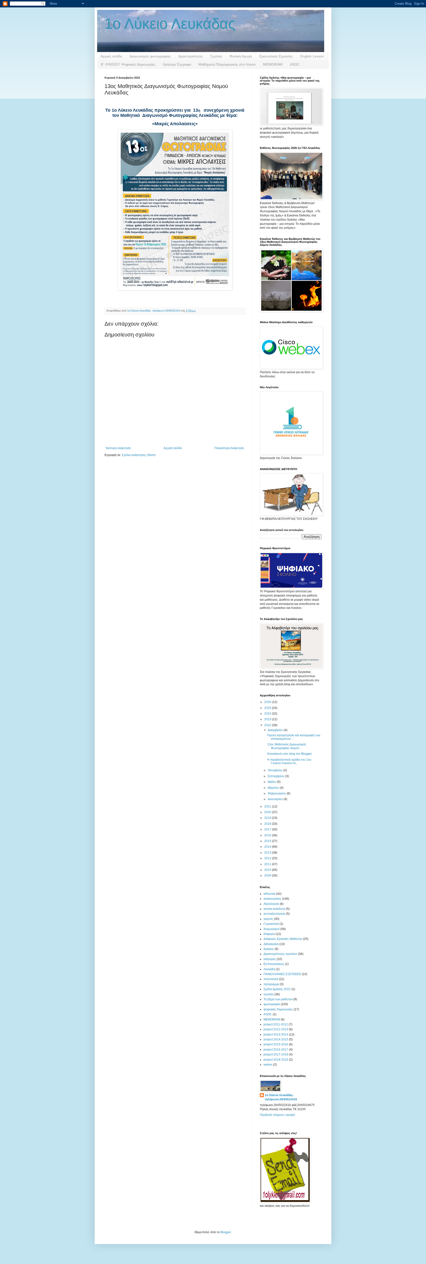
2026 (268, 702)
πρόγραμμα (271, 984)
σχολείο (269, 994)
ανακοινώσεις (272, 898)
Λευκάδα (269, 969)
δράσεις (269, 949)
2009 (268, 875)
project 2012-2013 (276, 1029)
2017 (268, 829)
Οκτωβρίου (275, 770)
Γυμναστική (271, 924)
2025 (268, 708)
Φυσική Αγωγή (241, 56)
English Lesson (312, 56)
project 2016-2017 (276, 1049)
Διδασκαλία (271, 944)
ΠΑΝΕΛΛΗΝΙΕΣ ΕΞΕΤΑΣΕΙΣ (282, 974)
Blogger (225, 1232)
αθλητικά (269, 893)
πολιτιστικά (271, 979)
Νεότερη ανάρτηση (118, 448)
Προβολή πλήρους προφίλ (277, 1115)
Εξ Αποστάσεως (274, 964)
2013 (268, 852)
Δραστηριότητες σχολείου (280, 954)
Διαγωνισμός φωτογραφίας (150, 56)
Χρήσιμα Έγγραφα (177, 64)
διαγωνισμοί (272, 929)
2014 (268, 846)
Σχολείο (216, 56)
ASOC (295, 64)
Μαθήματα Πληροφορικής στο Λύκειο (227, 64)
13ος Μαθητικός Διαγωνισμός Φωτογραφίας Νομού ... (286, 746)
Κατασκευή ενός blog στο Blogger (289, 753)
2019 (268, 818)
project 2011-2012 (276, 1024)
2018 (268, 823)
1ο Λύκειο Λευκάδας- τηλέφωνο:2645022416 (281, 1097)
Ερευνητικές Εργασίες (276, 56)
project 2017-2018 (276, 1054)
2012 (268, 858)
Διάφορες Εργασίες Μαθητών (283, 939)
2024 (268, 713)
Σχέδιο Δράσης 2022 (277, 989)
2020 (268, 812)
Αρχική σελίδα (111, 56)
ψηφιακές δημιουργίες (278, 1009)
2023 (268, 719)
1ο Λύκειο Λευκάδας (170, 24)
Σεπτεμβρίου (276, 776)
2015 (268, 841)
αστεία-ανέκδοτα (274, 909)
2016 (268, 835)
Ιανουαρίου (276, 799)
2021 (268, 806)
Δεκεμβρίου (276, 730)
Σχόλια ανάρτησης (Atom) (139, 455)
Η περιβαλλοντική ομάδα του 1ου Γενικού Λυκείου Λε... (289, 761)
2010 (268, 870)
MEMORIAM (273, 64)
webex (268, 1064)
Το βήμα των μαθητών (278, 999)
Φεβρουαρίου (277, 793)
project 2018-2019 (276, 1059)
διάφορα (269, 934)
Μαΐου (272, 782)
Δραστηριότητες (190, 56)
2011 (268, 864)
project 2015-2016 (276, 1044)
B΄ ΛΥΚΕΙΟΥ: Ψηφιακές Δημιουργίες (128, 64)
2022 (268, 725)
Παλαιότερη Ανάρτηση (229, 448)
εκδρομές (270, 959)
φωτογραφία (272, 1004)
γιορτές (268, 919)
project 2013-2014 (276, 1034)
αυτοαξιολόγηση (274, 913)
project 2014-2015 (276, 1039)
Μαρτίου (274, 788)
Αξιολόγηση (271, 904)
